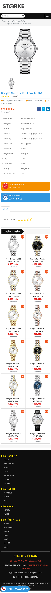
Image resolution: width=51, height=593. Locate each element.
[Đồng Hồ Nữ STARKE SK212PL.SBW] (37, 420)
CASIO (6, 539)
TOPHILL (7, 472)
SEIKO (6, 535)
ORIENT (6, 523)
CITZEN (6, 531)
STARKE (6, 514)
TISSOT (6, 460)
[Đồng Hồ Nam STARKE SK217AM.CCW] (37, 281)
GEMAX (6, 497)
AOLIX (6, 547)
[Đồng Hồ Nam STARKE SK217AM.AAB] (37, 246)
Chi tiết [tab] (5, 209)
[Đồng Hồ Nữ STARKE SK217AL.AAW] (13, 385)
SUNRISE (7, 543)
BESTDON (7, 483)
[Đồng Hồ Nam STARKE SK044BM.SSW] (25, 52)
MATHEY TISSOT (9, 476)
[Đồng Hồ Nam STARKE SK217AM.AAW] (13, 281)
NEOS (5, 501)
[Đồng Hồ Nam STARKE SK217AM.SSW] (13, 246)
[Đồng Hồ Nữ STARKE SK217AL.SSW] (13, 420)
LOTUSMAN (8, 493)
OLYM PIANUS (8, 527)
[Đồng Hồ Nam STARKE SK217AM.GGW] (13, 315)
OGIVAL (6, 468)
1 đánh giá (13, 96)
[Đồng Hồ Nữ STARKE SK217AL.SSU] (37, 385)
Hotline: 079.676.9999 (17, 589)
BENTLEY (7, 510)
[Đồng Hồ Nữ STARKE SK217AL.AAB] (37, 350)
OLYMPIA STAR (9, 464)
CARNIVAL (7, 479)
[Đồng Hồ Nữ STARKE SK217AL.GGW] (13, 350)
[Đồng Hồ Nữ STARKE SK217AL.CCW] (37, 315)
